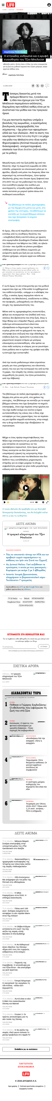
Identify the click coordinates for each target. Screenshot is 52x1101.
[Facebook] (33, 86)
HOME (4, 9)
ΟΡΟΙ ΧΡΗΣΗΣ (12, 651)
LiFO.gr (22, 587)
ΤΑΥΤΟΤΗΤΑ (26, 1064)
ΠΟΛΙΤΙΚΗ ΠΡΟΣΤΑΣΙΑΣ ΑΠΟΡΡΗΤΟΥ (32, 651)
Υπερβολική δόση (13, 602)
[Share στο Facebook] (44, 268)
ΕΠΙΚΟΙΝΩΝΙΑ (26, 1067)
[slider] (18, 502)
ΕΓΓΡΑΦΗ (44, 646)
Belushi (26, 598)
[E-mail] (42, 86)
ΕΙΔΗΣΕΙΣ (11, 9)
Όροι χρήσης (12, 1086)
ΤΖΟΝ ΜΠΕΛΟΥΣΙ (26, 605)
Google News (34, 587)
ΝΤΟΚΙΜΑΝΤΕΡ (38, 598)
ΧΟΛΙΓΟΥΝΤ (27, 602)
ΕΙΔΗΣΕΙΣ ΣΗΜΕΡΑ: (13, 550)
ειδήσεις (27, 589)
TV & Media (19, 9)
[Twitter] (38, 86)
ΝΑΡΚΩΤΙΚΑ (40, 602)
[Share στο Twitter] (48, 268)
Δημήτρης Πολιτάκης (15, 52)
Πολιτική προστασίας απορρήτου (32, 1086)
